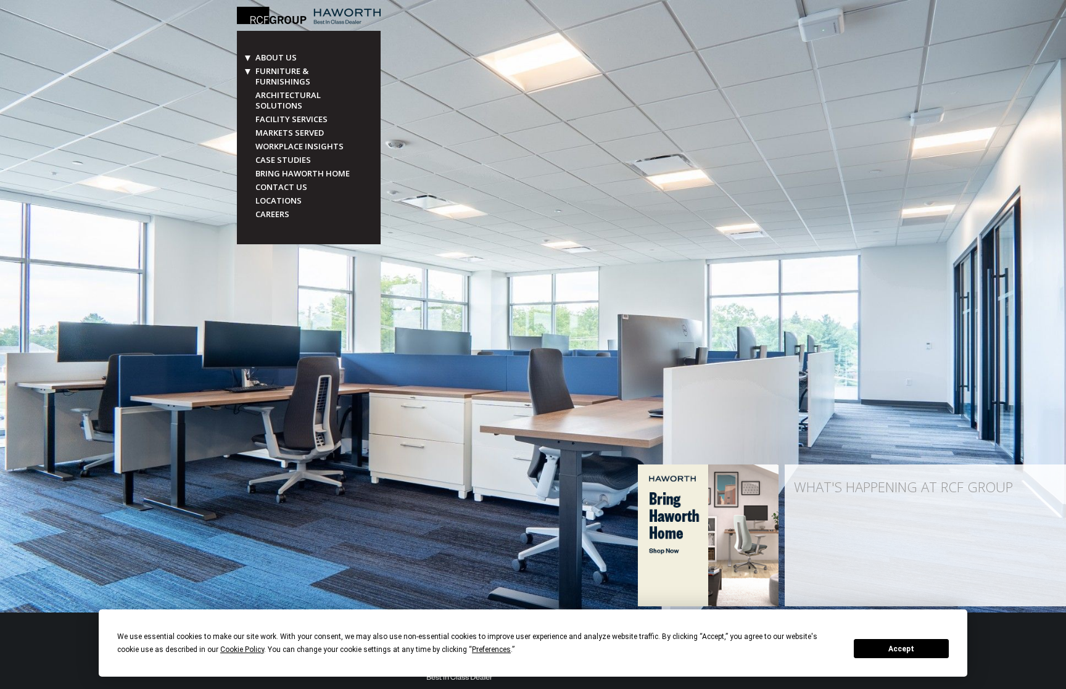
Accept (901, 649)
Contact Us (281, 187)
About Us (276, 57)
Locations (278, 201)
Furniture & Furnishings (282, 76)
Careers (272, 214)
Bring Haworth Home (302, 173)
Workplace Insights (299, 146)
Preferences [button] (491, 649)
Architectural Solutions (288, 100)
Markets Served (289, 133)
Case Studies (283, 160)
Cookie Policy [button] (242, 649)
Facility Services (291, 119)
